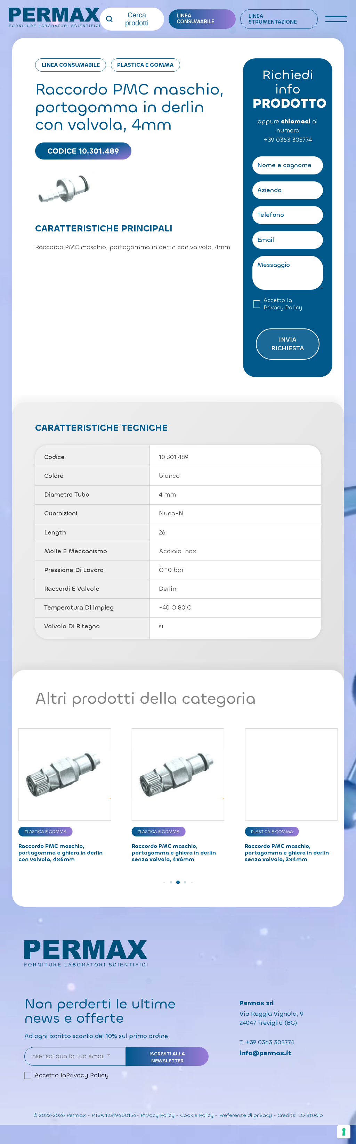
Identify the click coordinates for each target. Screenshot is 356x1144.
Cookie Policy (196, 1115)
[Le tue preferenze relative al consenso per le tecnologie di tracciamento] (343, 1131)
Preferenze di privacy (245, 1115)
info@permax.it (265, 1053)
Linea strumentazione (273, 19)
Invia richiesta (287, 344)
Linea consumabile (196, 18)
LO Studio (310, 1115)
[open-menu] (336, 19)
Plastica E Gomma (145, 64)
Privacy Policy (283, 307)
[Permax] (54, 17)
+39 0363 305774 (288, 140)
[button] (163, 882)
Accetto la (283, 304)
